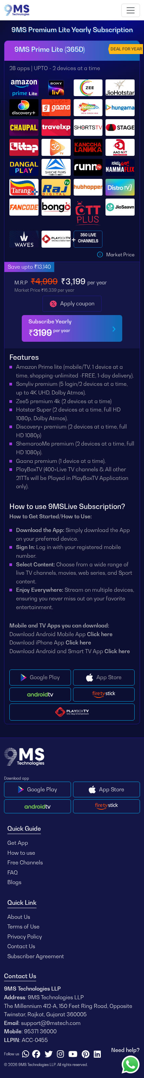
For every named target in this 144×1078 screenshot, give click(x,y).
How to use (21, 852)
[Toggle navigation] (130, 10)
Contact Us (21, 946)
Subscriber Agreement (35, 956)
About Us (18, 916)
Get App (17, 842)
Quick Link (22, 902)
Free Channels (25, 862)
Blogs (14, 882)
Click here (100, 634)
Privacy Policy (24, 936)
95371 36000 (40, 1031)
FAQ (12, 872)
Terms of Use (23, 926)
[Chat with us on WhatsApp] (131, 1064)
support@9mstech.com (51, 1023)
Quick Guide (24, 828)
